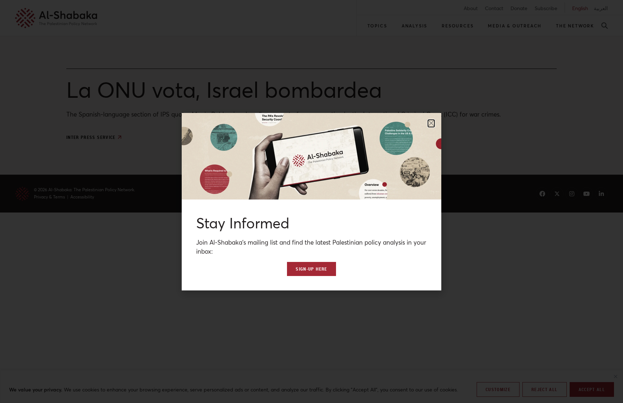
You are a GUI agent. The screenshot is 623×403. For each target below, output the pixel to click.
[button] (431, 123)
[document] (311, 201)
